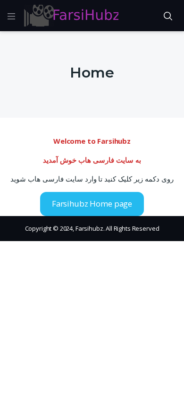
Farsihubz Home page (92, 203)
